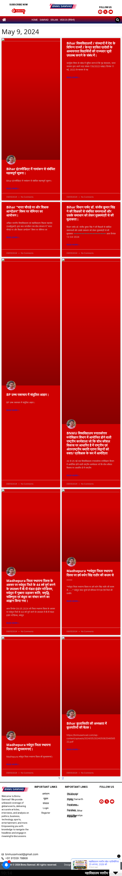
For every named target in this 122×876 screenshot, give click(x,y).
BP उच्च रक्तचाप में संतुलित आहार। (27, 394)
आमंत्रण (45, 793)
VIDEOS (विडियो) (67, 20)
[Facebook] (100, 12)
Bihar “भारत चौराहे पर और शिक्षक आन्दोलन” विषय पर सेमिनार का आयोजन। (27, 211)
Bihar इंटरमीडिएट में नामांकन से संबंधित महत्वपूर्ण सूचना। (30, 171)
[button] (117, 20)
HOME (35, 20)
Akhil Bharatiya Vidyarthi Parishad (74, 816)
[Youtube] (110, 12)
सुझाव (45, 798)
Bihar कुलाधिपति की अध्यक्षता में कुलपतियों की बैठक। (87, 725)
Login (46, 808)
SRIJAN (54, 20)
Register (45, 812)
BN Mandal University (72, 794)
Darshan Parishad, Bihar (74, 810)
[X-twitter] (105, 12)
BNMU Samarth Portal (75, 799)
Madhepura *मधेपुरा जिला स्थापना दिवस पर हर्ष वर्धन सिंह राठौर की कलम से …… (90, 575)
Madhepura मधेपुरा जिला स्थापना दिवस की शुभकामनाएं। (28, 747)
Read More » (12, 188)
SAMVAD (44, 20)
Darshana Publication (73, 805)
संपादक (46, 803)
